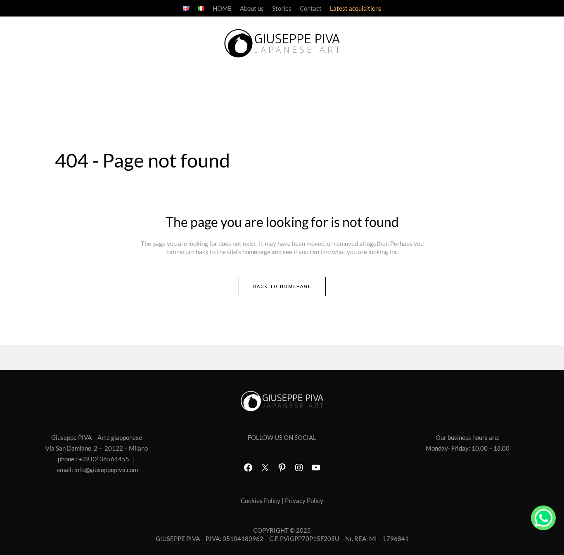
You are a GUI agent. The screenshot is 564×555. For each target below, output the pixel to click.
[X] (265, 467)
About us (252, 8)
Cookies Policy (260, 500)
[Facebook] (248, 467)
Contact (311, 8)
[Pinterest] (282, 467)
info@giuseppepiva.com (106, 469)
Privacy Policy (304, 500)
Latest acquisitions (356, 8)
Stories (281, 8)
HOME (222, 8)
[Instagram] (298, 467)
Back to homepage (282, 286)
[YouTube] (315, 467)
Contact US (543, 517)
